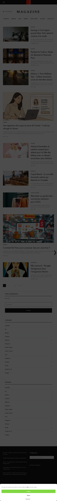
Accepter (29, 491)
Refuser (28, 495)
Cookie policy (27, 498)
